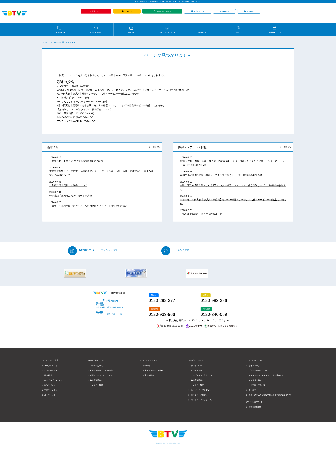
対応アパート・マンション (101, 375)
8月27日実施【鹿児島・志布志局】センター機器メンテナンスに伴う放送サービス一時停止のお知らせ (111, 105)
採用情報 (225, 11)
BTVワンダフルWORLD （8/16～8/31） (78, 121)
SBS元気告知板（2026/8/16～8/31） (76, 113)
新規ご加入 (96, 11)
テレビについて (197, 366)
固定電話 (131, 32)
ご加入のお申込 (96, 366)
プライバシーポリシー (258, 370)
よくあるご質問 (181, 250)
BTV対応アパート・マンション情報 (98, 250)
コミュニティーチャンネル (202, 400)
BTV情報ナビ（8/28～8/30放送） (74, 86)
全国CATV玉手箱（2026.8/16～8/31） (77, 117)
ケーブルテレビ (60, 32)
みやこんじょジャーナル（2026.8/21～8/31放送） (83, 101)
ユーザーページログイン (201, 390)
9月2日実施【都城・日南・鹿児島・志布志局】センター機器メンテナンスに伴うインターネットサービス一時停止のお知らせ (123, 90)
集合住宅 (238, 32)
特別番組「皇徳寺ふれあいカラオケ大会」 (71, 195)
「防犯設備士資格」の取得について (68, 185)
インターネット (96, 32)
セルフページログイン (200, 395)
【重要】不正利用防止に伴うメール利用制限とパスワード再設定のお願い (88, 206)
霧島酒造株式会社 (256, 407)
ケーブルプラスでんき (167, 32)
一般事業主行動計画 (257, 385)
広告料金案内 (148, 375)
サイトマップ (254, 366)
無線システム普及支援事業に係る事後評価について (270, 395)
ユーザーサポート (163, 11)
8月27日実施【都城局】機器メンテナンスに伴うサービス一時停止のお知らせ (98, 93)
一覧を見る (155, 147)
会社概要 (250, 11)
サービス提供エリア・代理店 (102, 370)
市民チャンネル (275, 32)
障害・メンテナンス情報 (153, 370)
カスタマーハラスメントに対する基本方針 (266, 375)
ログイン (128, 11)
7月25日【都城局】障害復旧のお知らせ (201, 213)
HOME (45, 42)
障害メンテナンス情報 (192, 147)
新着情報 (52, 147)
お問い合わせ (199, 11)
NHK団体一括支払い (257, 380)
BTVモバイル (203, 32)
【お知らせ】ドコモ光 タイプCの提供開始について (84, 109)
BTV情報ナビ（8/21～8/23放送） (74, 97)
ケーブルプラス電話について (203, 375)
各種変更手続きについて (100, 380)
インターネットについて (201, 370)
